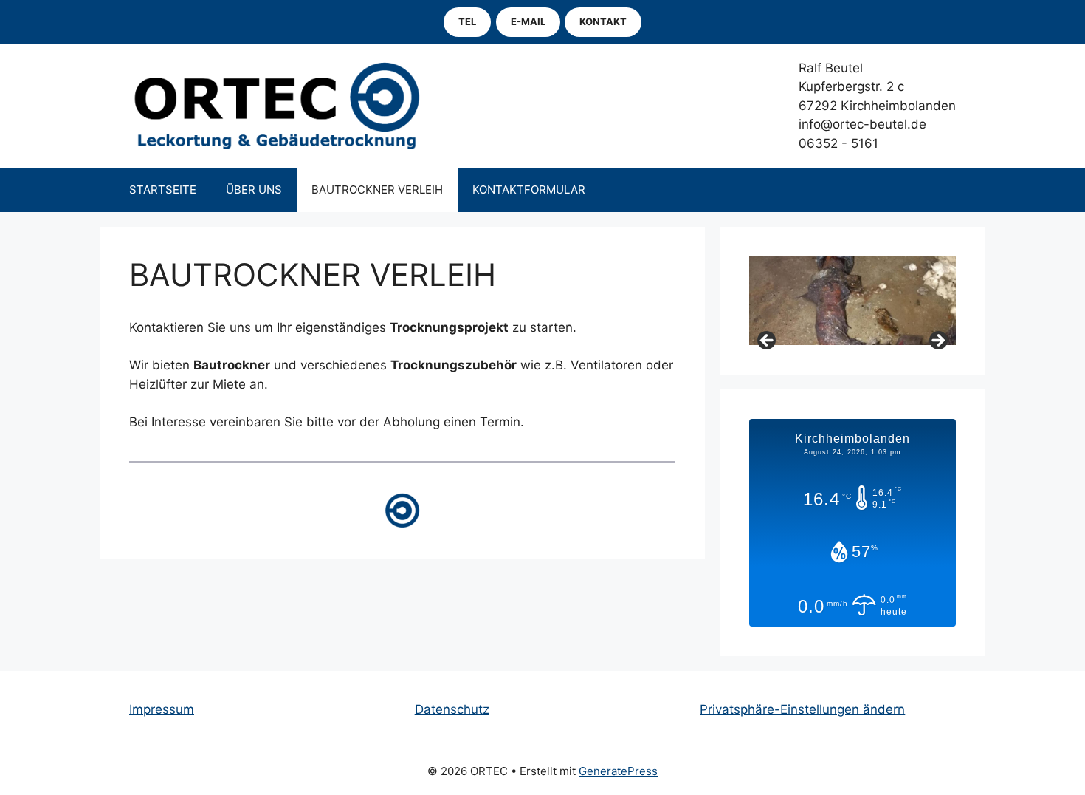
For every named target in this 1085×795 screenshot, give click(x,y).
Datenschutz (452, 709)
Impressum (161, 709)
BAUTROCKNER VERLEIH (377, 189)
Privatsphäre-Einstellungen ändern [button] (802, 709)
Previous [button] (768, 341)
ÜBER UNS (254, 189)
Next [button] (937, 341)
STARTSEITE (162, 189)
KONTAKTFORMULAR (528, 189)
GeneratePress (618, 771)
